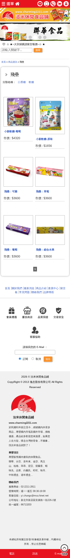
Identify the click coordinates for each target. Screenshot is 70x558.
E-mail (58, 553)
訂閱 (25, 358)
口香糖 (22, 82)
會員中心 (53, 288)
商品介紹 (41, 288)
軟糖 (31, 82)
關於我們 (17, 288)
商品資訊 (12, 62)
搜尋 (37, 50)
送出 (48, 359)
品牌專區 (48, 292)
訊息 (35, 553)
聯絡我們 (36, 292)
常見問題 (24, 292)
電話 (11, 553)
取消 (38, 358)
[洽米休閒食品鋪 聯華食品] (35, 32)
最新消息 (29, 288)
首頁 (3, 62)
